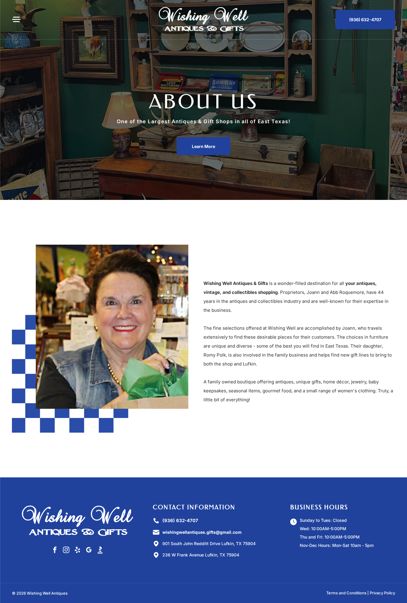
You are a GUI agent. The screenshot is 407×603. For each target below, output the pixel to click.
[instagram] (66, 550)
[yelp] (77, 550)
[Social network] (100, 550)
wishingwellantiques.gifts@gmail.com (202, 532)
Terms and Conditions (346, 592)
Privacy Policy (382, 592)
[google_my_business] (89, 550)
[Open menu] (16, 19)
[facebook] (55, 550)
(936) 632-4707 (180, 520)
